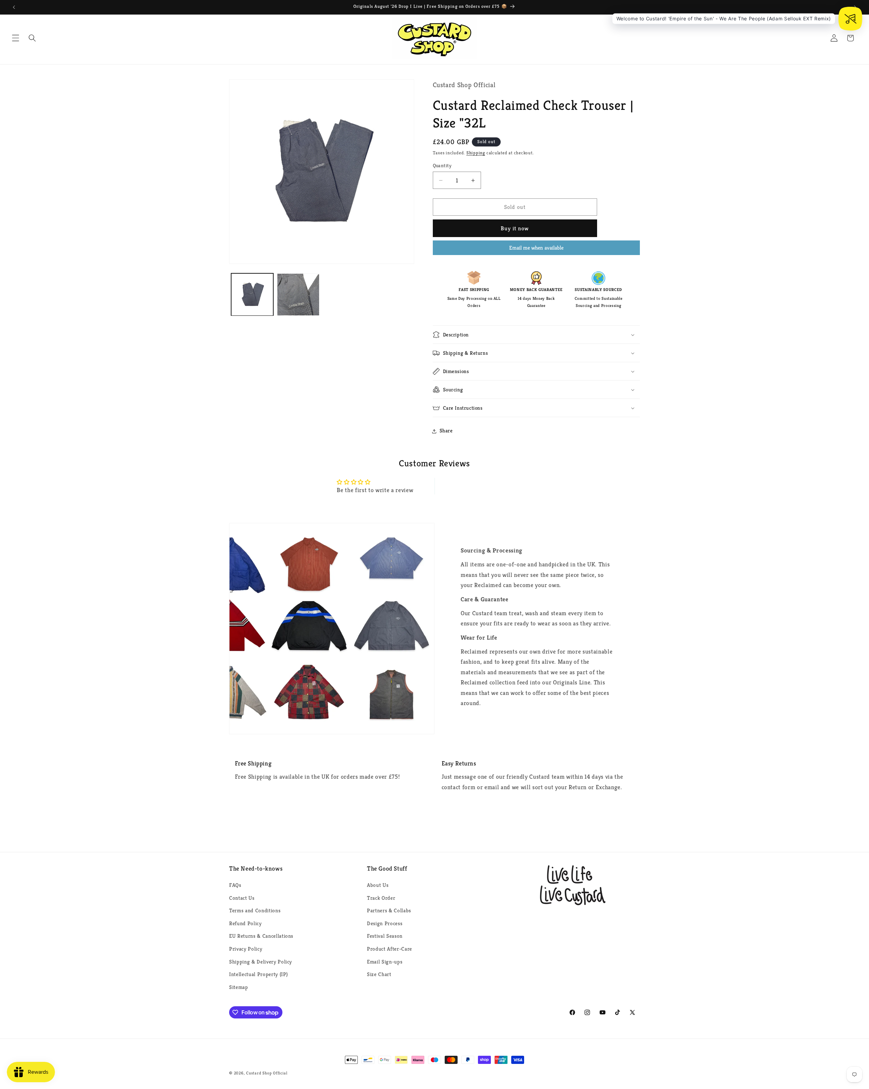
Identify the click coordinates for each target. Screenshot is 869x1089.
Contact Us (242, 898)
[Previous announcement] (13, 7)
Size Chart (379, 974)
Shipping (475, 153)
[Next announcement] (855, 7)
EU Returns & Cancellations (261, 936)
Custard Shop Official (266, 1072)
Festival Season (385, 936)
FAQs (235, 885)
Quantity (442, 166)
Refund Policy (245, 923)
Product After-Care (389, 949)
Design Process (384, 923)
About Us (377, 885)
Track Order (381, 898)
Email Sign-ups (384, 961)
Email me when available (536, 247)
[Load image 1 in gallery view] (252, 294)
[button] (15, 38)
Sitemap (238, 987)
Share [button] (446, 431)
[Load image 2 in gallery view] (298, 294)
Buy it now (515, 228)
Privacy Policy (245, 949)
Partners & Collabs (389, 910)
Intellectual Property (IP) (258, 974)
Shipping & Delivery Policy (260, 961)
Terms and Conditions (254, 910)
